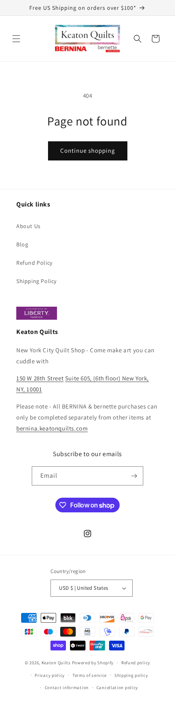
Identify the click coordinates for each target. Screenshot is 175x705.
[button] (16, 39)
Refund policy (135, 662)
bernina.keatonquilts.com (52, 428)
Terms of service (89, 675)
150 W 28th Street (39, 378)
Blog (22, 244)
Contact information (67, 687)
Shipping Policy (36, 281)
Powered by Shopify (93, 662)
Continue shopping (87, 150)
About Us (28, 226)
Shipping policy (131, 675)
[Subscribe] (134, 475)
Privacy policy (50, 675)
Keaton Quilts (56, 662)
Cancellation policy (117, 687)
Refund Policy (34, 262)
